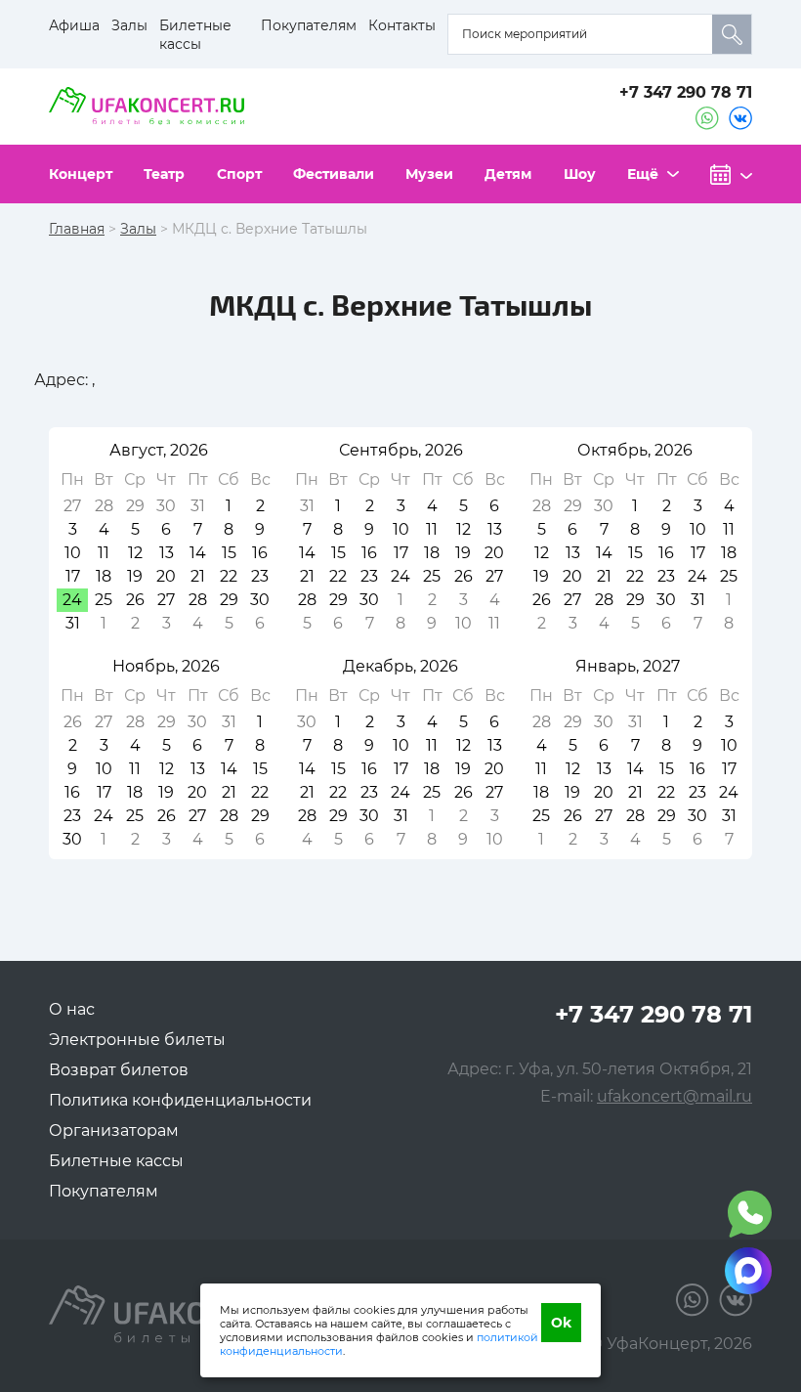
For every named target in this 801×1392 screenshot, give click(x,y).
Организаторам (114, 1130)
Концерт (80, 174)
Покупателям (309, 25)
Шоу (580, 174)
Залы (129, 25)
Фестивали (333, 174)
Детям (508, 174)
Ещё (642, 174)
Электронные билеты (137, 1039)
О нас (72, 1009)
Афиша (74, 25)
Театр (164, 174)
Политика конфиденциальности (180, 1100)
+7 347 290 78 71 (685, 92)
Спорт (239, 174)
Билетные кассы (195, 35)
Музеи (429, 174)
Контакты (402, 25)
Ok (561, 1322)
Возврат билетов (119, 1070)
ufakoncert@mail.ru (674, 1096)
